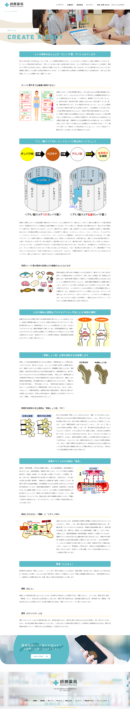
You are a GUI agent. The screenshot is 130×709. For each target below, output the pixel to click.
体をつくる (50, 700)
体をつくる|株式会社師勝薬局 (11, 11)
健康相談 (80, 5)
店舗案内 (70, 5)
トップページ (60, 5)
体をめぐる (59, 700)
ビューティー (90, 5)
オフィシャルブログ (118, 5)
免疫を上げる (68, 700)
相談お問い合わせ (102, 5)
